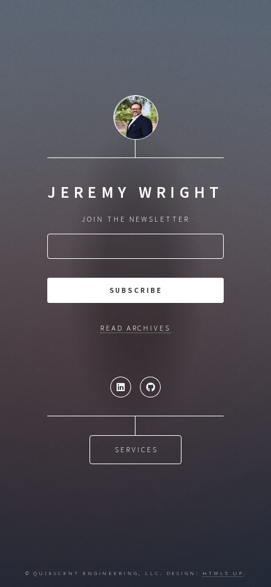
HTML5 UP (222, 572)
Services (136, 449)
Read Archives (135, 328)
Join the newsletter (135, 219)
